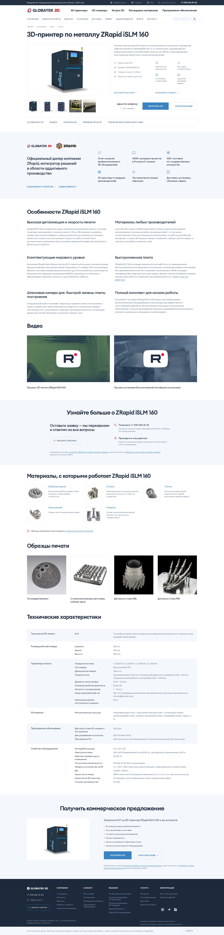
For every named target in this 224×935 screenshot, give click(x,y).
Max (151, 3)
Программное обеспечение (179, 10)
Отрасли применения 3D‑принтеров (118, 898)
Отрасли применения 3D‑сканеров (118, 904)
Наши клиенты (67, 186)
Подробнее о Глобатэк (40, 186)
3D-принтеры (79, 10)
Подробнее (148, 931)
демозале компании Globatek (80, 531)
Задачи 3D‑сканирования (120, 912)
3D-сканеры (99, 10)
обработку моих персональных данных (142, 452)
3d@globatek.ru (120, 3)
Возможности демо (166, 93)
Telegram (138, 3)
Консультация (183, 106)
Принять (189, 931)
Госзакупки (82, 19)
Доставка (96, 19)
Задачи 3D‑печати (116, 909)
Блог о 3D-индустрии (169, 894)
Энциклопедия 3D (124, 19)
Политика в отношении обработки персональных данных (161, 924)
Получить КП (155, 106)
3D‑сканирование (148, 897)
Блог (141, 19)
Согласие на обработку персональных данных (157, 921)
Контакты (152, 19)
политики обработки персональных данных (88, 452)
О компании (33, 19)
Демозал (68, 19)
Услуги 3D (118, 10)
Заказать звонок (66, 440)
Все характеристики (124, 93)
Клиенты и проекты (51, 19)
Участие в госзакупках (66, 908)
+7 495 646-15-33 (189, 2)
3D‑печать (144, 894)
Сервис (108, 19)
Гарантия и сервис (148, 905)
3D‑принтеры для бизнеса (120, 894)
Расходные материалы (143, 10)
